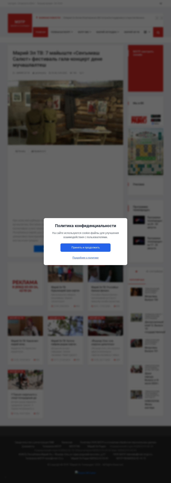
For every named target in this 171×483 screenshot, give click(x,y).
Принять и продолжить (85, 247)
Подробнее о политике (85, 257)
